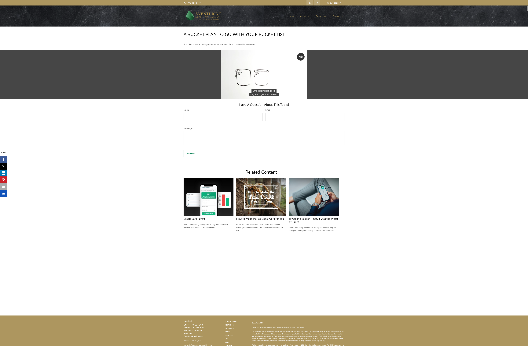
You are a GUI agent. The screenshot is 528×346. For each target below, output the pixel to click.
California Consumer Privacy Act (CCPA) (321, 345)
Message (188, 128)
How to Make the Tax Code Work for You (260, 219)
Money (227, 342)
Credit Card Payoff (194, 219)
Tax (226, 338)
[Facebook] (317, 2)
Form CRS (259, 323)
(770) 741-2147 (197, 327)
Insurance (229, 335)
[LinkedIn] (309, 2)
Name (186, 109)
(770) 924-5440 (194, 2)
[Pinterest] (3, 179)
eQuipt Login (335, 2)
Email (268, 109)
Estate (227, 331)
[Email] (3, 186)
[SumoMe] (3, 193)
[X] (3, 166)
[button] (291, 16)
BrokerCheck (299, 327)
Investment (229, 328)
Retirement (229, 324)
